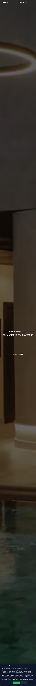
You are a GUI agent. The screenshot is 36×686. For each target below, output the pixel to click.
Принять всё (16, 682)
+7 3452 (22, 2)
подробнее (30, 679)
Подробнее (31, 682)
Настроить (24, 682)
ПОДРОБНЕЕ (18, 354)
